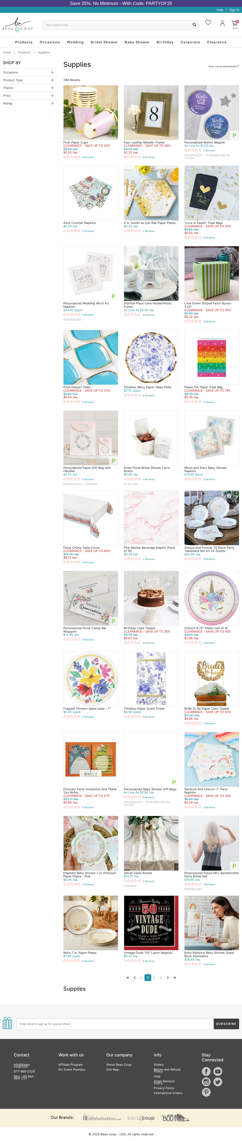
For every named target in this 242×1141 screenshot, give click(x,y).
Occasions (10, 72)
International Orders (168, 1093)
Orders (159, 1064)
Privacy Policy (164, 1088)
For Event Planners (71, 1069)
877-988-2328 (24, 1071)
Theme (8, 88)
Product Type (12, 80)
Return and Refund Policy (167, 1070)
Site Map (112, 1069)
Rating (7, 103)
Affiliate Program (70, 1064)
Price (6, 95)
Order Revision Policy (164, 1082)
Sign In (234, 10)
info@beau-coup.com (22, 1065)
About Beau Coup (119, 1064)
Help (220, 10)
